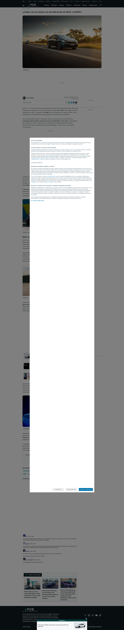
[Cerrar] (86, 619)
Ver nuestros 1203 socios (37, 200)
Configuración (71, 489)
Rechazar (58, 489)
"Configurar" (34, 182)
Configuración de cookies (37, 159)
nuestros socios (52, 176)
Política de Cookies (49, 157)
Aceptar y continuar (86, 489)
